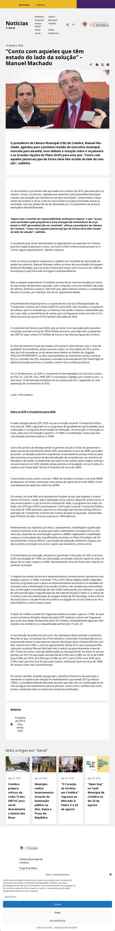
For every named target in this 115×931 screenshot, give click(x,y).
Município (24, 4)
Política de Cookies (45, 927)
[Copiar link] (90, 64)
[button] (110, 874)
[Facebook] (97, 64)
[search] (68, 25)
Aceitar (57, 904)
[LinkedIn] (107, 64)
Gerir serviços (10, 896)
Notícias (17, 23)
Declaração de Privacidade (65, 927)
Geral (11, 28)
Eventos (41, 4)
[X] (102, 64)
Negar (57, 912)
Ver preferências (58, 920)
